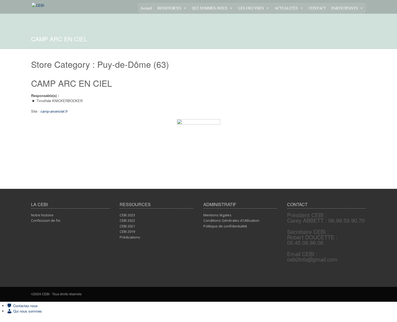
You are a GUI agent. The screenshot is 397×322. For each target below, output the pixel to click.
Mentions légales (217, 215)
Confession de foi (45, 220)
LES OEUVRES (251, 8)
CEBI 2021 (127, 226)
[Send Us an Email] (364, 294)
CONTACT (317, 8)
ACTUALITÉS (286, 8)
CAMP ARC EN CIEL (71, 83)
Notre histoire (42, 215)
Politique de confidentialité (225, 226)
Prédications (130, 237)
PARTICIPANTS (344, 8)
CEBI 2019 (127, 231)
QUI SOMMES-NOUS (209, 8)
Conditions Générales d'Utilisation (231, 220)
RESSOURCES (169, 8)
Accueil (146, 8)
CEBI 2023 (127, 215)
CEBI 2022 (127, 220)
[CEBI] (38, 5)
